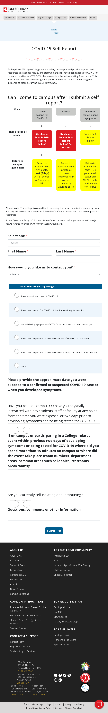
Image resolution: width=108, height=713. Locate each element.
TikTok (56, 675)
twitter (65, 675)
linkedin (60, 680)
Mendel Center (61, 555)
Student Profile (41, 3)
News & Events (17, 589)
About (92, 17)
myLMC (58, 612)
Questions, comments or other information (44, 509)
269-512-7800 (38, 694)
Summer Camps (18, 628)
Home (54, 29)
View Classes (60, 616)
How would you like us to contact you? (40, 267)
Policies (58, 704)
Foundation (16, 579)
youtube (56, 680)
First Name (17, 251)
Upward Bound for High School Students (25, 622)
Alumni (13, 584)
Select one (16, 235)
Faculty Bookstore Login (66, 621)
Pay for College (44, 17)
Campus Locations (19, 593)
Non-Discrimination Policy (39, 708)
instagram (70, 675)
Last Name (65, 251)
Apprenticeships (62, 644)
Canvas (32, 3)
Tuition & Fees (17, 565)
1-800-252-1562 (25, 671)
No (27, 427)
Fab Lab (58, 560)
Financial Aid (16, 570)
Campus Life (60, 17)
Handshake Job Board (65, 639)
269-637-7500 (17, 694)
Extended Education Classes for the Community (28, 609)
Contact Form (17, 641)
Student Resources (78, 17)
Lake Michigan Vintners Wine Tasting (72, 565)
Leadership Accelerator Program (26, 615)
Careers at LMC (18, 574)
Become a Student (26, 17)
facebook (60, 675)
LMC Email (53, 3)
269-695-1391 (23, 682)
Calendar (61, 3)
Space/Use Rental (63, 574)
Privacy (68, 704)
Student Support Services (22, 651)
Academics (9, 17)
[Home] (16, 9)
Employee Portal (62, 607)
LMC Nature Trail (62, 570)
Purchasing (79, 704)
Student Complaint (73, 708)
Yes (15, 427)
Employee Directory (20, 646)
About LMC (16, 555)
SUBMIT (52, 530)
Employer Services (63, 635)
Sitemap (58, 708)
